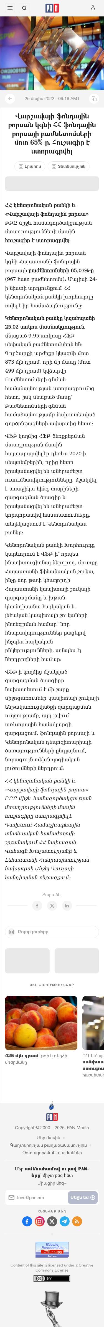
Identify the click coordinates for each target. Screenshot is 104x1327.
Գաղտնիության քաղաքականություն (48, 1145)
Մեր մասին (48, 1137)
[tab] (40, 1293)
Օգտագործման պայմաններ (52, 1152)
